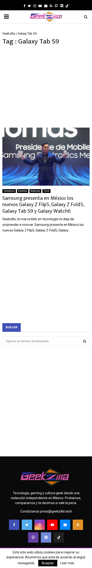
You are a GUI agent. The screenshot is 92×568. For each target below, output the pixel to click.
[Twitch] (33, 537)
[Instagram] (39, 525)
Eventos (22, 191)
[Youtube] (52, 525)
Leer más (67, 563)
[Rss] (78, 525)
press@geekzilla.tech (56, 511)
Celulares (9, 191)
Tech (46, 191)
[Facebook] (14, 525)
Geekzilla (8, 33)
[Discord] (61, 5)
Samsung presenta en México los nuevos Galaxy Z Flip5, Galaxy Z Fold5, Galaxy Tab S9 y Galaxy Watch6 (43, 204)
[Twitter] (27, 525)
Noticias (35, 191)
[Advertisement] (46, 86)
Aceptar (48, 563)
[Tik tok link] (67, 5)
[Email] (65, 525)
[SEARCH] (84, 341)
